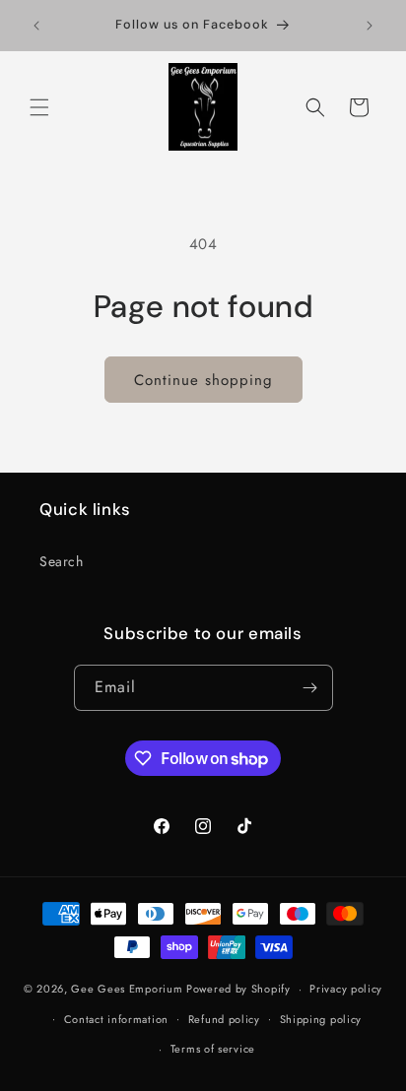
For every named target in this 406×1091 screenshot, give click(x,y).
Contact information (116, 1019)
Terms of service (212, 1049)
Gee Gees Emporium (126, 988)
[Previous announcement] (36, 25)
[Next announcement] (369, 25)
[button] (39, 107)
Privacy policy (345, 988)
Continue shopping (203, 380)
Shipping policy (321, 1019)
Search (61, 561)
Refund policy (224, 1019)
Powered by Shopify (238, 988)
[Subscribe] (310, 688)
